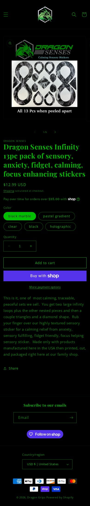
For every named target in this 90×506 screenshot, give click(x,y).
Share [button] (13, 368)
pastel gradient (56, 216)
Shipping (8, 190)
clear (12, 226)
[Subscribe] (71, 417)
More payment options (45, 287)
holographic (60, 226)
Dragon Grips (36, 497)
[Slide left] (35, 132)
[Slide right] (55, 132)
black (33, 226)
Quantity (9, 237)
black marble (19, 216)
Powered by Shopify (60, 497)
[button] (6, 14)
